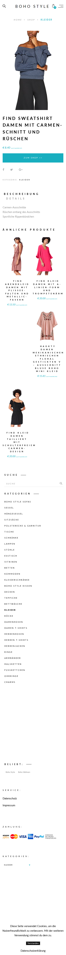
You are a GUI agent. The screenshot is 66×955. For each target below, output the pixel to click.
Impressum (9, 805)
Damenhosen (13, 622)
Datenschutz (10, 798)
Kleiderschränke (17, 580)
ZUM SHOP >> (33, 158)
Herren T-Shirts (16, 640)
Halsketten (13, 664)
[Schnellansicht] (24, 254)
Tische (9, 532)
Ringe (8, 652)
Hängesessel (13, 514)
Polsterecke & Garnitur (22, 526)
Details (16, 199)
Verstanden (33, 943)
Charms (9, 682)
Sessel (9, 508)
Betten (9, 568)
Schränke (11, 538)
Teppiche (11, 598)
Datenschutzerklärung (33, 951)
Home (18, 20)
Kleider (46, 20)
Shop (31, 20)
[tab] (23, 194)
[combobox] (17, 865)
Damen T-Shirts (15, 628)
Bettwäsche (13, 604)
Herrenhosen (14, 634)
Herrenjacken (14, 646)
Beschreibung (21, 194)
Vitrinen (10, 562)
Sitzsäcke (11, 520)
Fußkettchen (14, 670)
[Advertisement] (33, 724)
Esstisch (10, 556)
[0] (53, 6)
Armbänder (12, 658)
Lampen (9, 544)
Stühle (9, 550)
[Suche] (61, 483)
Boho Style (10, 772)
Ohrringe (11, 676)
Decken (9, 592)
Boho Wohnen (24, 772)
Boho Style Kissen (18, 586)
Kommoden (12, 574)
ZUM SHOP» (17, 261)
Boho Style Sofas (17, 502)
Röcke (8, 616)
